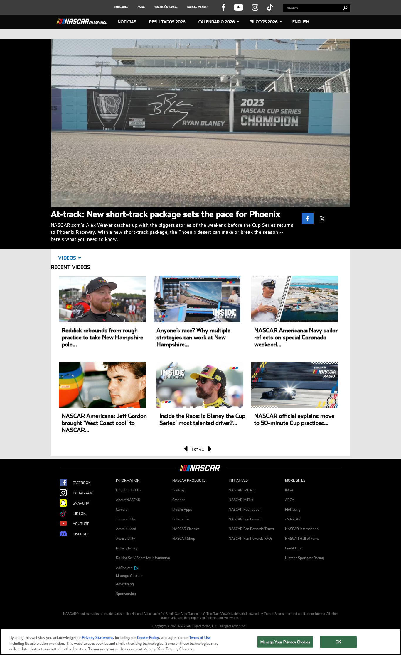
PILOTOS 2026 (264, 21)
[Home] (84, 20)
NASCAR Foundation (245, 509)
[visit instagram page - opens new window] (255, 7)
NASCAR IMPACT (242, 490)
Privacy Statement (97, 637)
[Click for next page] (209, 449)
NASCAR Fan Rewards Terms (251, 529)
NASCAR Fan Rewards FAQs (251, 538)
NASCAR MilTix (241, 500)
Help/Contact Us (128, 490)
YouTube (81, 524)
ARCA (289, 500)
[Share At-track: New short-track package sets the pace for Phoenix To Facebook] (309, 218)
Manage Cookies (129, 576)
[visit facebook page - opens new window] (223, 7)
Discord (80, 534)
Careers (121, 509)
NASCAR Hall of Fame (302, 538)
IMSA (289, 490)
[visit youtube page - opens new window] (238, 7)
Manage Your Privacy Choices (285, 641)
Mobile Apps (182, 509)
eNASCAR (293, 519)
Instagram (82, 493)
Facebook (82, 483)
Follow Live (181, 519)
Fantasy (178, 490)
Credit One (293, 548)
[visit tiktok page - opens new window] (270, 7)
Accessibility (125, 538)
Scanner (178, 500)
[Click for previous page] (186, 449)
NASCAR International (302, 529)
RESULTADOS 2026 (167, 21)
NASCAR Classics (185, 529)
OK (338, 641)
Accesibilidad (126, 529)
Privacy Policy (126, 548)
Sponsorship (126, 594)
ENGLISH (300, 21)
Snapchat (82, 503)
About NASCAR (128, 500)
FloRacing (293, 509)
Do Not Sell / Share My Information (143, 558)
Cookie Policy (148, 637)
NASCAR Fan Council (245, 519)
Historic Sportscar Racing (304, 558)
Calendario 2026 (216, 21)
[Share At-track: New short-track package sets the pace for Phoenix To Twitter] (323, 218)
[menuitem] (144, 576)
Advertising (125, 584)
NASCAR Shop (183, 538)
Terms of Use (126, 519)
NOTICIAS (127, 21)
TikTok (79, 514)
